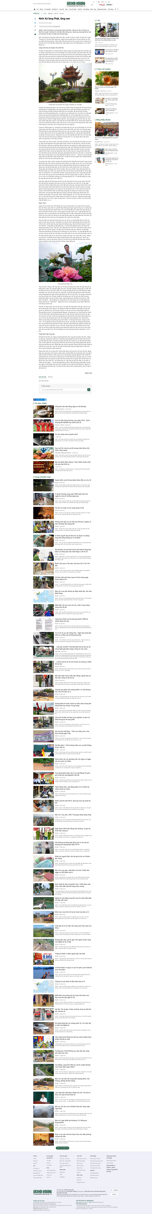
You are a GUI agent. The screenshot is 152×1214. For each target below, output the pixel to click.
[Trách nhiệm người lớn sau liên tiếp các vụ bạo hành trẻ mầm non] (99, 160)
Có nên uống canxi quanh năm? (66, 434)
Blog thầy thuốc (103, 120)
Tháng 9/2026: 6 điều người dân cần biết (70, 954)
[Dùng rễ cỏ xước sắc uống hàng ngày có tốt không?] (107, 78)
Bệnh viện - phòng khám (65, 1160)
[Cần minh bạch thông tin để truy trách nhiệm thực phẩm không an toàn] (43, 1042)
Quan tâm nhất (42, 377)
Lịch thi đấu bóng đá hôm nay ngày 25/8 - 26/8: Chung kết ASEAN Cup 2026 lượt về (72, 421)
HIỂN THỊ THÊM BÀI (62, 1148)
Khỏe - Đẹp (93, 9)
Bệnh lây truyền (93, 1177)
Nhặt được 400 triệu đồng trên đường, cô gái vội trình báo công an (72, 830)
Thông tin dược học (51, 1172)
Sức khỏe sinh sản (94, 1175)
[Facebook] (96, 2)
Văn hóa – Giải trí (111, 1167)
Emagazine (62, 1172)
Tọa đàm (49, 1160)
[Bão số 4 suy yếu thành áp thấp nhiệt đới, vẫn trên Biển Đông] (43, 596)
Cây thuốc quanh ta (64, 1163)
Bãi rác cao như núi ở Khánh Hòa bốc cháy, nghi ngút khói (72, 1108)
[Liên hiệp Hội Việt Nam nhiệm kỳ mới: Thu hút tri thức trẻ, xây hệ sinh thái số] (43, 1098)
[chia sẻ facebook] (35, 19)
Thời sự (41, 9)
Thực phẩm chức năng (95, 1168)
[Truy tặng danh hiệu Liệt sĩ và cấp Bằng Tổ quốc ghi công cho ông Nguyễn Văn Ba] (43, 778)
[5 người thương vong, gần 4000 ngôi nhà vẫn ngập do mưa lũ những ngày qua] (43, 499)
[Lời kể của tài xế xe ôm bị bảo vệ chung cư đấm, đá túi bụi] (43, 667)
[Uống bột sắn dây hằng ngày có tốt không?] (43, 411)
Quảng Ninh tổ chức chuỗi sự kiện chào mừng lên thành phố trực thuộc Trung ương (73, 705)
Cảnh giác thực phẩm (95, 1165)
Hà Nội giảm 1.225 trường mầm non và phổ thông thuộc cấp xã (73, 746)
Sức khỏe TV (55, 9)
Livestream (49, 1165)
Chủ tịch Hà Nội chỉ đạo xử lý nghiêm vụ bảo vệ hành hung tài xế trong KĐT (72, 718)
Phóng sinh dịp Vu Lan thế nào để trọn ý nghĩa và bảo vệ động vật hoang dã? (73, 523)
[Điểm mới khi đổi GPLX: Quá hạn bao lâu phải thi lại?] (43, 806)
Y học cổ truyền (72, 9)
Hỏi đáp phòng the (94, 1173)
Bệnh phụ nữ (80, 1163)
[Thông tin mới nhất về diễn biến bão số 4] (43, 986)
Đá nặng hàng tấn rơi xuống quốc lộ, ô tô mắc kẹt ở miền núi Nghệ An (73, 1024)
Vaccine (48, 1177)
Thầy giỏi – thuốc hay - (100, 91)
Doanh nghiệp (110, 1163)
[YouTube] (115, 1190)
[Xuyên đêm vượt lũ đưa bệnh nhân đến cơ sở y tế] (43, 485)
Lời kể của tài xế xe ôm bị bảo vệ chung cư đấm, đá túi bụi (73, 663)
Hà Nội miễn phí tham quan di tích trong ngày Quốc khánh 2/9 (71, 578)
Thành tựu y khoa (37, 1170)
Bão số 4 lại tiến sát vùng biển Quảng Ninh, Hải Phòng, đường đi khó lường (72, 1080)
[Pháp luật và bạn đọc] (102, 5)
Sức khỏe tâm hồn (81, 1170)
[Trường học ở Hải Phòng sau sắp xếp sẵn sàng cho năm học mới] (43, 1056)
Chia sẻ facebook (39, 399)
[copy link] (35, 26)
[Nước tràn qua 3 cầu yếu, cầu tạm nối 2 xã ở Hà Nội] (43, 568)
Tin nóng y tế (36, 1168)
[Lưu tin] (35, 30)
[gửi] (88, 389)
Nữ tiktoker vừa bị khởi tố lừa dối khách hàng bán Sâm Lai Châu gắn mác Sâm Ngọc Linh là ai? (73, 551)
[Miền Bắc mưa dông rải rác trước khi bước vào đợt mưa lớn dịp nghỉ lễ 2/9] (43, 1000)
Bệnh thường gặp (81, 1160)
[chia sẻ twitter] (35, 23)
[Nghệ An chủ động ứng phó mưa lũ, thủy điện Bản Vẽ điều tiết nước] (43, 903)
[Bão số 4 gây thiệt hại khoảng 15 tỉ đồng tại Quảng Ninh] (43, 1125)
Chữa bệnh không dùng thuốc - (63, 452)
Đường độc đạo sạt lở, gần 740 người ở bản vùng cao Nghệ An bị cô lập (73, 941)
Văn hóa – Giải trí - (60, 425)
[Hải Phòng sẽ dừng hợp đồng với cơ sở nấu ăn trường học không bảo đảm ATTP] (43, 847)
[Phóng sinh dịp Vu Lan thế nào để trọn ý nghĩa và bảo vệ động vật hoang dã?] (43, 527)
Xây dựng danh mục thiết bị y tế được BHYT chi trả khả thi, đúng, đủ (111, 60)
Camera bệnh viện (37, 1177)
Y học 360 (61, 9)
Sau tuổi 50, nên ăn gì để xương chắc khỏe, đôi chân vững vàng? (72, 449)
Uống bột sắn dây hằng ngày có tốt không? (70, 406)
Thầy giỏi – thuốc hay (65, 1158)
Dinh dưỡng (86, 9)
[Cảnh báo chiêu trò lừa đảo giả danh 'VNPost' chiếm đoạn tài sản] (43, 624)
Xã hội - (57, 482)
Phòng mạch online (102, 9)
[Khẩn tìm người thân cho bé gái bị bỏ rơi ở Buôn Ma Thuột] (43, 861)
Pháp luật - (58, 651)
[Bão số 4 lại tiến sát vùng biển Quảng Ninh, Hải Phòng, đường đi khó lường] (43, 1084)
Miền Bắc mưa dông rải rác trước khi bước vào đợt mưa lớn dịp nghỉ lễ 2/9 (72, 996)
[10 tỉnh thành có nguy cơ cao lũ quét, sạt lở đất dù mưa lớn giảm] (43, 973)
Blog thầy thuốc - (99, 141)
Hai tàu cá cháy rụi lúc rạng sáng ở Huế (69, 508)
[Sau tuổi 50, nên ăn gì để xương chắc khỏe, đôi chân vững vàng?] (43, 453)
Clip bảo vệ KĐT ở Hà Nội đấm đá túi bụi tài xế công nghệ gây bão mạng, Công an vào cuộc (72, 648)
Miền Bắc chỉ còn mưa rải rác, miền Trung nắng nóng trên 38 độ (72, 606)
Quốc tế (56, 13)
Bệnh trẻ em (79, 1168)
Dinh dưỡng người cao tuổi (96, 1160)
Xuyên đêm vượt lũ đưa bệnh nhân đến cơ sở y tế (73, 480)
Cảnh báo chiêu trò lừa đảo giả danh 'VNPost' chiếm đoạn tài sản (71, 620)
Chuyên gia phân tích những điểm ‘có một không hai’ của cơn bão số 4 (73, 691)
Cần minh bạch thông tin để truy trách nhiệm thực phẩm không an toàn (73, 1038)
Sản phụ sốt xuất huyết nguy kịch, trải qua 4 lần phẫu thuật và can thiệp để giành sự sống (106, 39)
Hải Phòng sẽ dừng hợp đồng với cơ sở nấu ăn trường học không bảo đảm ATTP (72, 843)
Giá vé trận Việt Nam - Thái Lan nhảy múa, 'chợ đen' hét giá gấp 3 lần (72, 732)
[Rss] (116, 1190)
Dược (66, 9)
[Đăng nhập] (109, 2)
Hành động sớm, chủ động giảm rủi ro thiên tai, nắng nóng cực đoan (72, 788)
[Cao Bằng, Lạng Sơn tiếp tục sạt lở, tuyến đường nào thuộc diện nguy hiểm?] (43, 1070)
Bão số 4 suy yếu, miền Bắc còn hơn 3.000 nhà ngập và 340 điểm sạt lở (72, 871)
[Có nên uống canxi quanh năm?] (43, 439)
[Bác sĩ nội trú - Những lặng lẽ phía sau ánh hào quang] (107, 129)
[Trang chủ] (34, 9)
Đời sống (109, 1171)
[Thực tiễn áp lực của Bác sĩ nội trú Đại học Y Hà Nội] (99, 52)
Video (61, 1174)
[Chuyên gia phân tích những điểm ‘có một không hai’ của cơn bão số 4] (43, 695)
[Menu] (115, 9)
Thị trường (110, 9)
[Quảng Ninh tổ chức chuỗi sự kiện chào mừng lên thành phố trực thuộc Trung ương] (43, 709)
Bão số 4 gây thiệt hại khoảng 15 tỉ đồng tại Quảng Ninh (71, 1121)
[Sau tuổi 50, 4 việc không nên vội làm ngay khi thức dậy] (99, 100)
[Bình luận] (35, 34)
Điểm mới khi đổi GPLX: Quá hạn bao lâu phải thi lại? (73, 802)
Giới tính (80, 9)
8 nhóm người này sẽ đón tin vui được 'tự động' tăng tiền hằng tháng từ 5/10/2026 (72, 537)
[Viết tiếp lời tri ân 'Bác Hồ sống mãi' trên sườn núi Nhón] (43, 931)
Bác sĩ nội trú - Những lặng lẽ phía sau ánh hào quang (106, 138)
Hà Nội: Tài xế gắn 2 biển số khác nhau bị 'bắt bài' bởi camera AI (73, 1010)
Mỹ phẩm (79, 1177)
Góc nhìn (62, 13)
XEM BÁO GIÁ (90, 1200)
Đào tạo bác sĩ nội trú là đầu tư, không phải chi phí (111, 150)
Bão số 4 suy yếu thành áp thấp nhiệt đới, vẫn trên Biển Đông (73, 592)
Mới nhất (50, 377)
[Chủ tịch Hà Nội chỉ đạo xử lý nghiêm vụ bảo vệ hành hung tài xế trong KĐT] (43, 722)
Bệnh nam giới (80, 1165)
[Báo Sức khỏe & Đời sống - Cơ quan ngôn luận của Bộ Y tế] (76, 4)
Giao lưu (49, 1163)
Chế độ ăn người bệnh (95, 1163)
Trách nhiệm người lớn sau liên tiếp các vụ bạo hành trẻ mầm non (111, 160)
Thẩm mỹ (79, 1180)
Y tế (37, 9)
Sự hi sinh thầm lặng (38, 1175)
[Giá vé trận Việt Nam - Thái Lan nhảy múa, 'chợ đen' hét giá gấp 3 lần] (43, 736)
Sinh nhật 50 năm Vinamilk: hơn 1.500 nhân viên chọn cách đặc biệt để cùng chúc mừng (73, 885)
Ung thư (79, 1172)
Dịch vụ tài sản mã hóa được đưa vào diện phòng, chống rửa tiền (73, 1135)
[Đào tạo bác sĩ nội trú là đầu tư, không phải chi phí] (99, 151)
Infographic (62, 1177)
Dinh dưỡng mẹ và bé (95, 1158)
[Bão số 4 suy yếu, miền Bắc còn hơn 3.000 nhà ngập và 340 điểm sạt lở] (43, 875)
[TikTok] (93, 2)
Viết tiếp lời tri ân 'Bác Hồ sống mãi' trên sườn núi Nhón (73, 927)
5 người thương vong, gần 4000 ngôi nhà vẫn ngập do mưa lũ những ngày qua (71, 495)
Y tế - (96, 42)
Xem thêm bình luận (44, 381)
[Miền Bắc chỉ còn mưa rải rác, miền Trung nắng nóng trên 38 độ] (43, 610)
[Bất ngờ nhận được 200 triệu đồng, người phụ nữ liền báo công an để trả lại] (43, 681)
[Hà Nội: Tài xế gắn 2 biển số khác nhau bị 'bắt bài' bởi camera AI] (43, 1014)
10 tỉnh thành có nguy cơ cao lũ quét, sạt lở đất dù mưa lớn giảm (73, 969)
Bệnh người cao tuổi (81, 1158)
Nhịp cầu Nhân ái (111, 1165)
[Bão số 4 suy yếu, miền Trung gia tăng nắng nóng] (43, 820)
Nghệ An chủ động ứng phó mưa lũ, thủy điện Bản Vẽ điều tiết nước (73, 899)
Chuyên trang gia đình (112, 1169)
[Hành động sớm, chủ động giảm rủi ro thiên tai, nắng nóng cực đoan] (43, 792)
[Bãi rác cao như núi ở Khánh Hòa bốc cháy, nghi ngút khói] (43, 1112)
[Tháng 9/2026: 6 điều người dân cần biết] (43, 959)
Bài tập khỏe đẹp (81, 1182)
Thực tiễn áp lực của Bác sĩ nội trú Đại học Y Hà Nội (112, 50)
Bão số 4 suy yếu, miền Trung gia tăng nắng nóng (73, 815)
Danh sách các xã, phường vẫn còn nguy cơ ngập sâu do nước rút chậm (73, 760)
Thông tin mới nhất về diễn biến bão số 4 (70, 981)
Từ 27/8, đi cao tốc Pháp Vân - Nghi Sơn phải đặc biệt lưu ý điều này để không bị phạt (73, 634)
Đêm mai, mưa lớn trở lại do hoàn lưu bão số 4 (72, 912)
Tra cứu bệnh (47, 9)
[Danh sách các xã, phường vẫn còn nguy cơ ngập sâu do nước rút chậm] (43, 764)
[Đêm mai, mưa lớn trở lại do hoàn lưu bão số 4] (43, 917)
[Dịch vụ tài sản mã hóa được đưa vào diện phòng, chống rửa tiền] (43, 1139)
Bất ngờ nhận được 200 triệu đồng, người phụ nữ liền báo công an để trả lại (73, 677)
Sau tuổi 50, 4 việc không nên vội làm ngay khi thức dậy (111, 100)
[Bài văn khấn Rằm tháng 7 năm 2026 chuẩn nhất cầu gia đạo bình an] (43, 467)
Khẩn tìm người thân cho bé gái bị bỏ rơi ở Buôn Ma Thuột (72, 857)
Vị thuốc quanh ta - (60, 409)
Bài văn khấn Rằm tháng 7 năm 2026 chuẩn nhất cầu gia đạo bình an (72, 463)
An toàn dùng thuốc (51, 1170)
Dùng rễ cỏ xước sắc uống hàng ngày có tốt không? (105, 87)
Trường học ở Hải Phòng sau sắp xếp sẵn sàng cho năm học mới (72, 1052)
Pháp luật (50, 13)
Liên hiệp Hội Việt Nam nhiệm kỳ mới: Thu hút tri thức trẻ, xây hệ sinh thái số (73, 1094)
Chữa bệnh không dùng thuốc (65, 1166)
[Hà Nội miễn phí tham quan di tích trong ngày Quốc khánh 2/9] (43, 582)
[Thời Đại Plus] (109, 5)
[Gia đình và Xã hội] (94, 5)
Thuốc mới (49, 1175)
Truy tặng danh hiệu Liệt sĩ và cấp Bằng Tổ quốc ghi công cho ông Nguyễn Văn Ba (72, 774)
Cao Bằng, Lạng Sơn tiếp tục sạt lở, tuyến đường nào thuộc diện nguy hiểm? (72, 1066)
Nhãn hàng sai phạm (111, 1160)
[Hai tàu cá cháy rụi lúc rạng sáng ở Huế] (43, 513)
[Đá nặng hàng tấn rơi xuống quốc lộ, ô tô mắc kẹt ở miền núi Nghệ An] (43, 1028)
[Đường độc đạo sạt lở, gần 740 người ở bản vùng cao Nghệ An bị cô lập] (43, 945)
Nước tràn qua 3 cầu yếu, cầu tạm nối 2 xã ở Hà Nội (72, 564)
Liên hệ (114, 1194)
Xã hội (44, 13)
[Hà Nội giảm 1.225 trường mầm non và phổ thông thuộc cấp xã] (43, 750)
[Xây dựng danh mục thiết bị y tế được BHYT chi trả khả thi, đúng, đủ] (99, 60)
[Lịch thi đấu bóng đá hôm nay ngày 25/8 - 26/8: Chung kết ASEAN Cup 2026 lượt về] (43, 425)
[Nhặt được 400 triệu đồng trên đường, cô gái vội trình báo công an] (43, 834)
